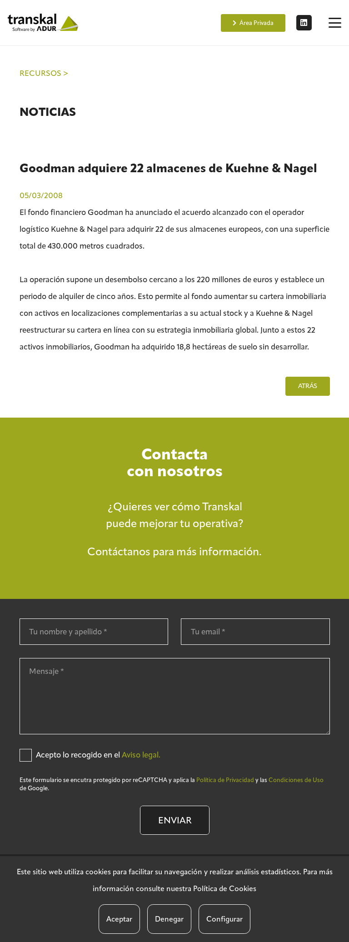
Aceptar (119, 919)
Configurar (224, 919)
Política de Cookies (224, 888)
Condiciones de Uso (296, 780)
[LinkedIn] (304, 22)
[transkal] (44, 23)
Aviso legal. (141, 754)
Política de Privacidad (225, 780)
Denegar (169, 919)
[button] (334, 22)
